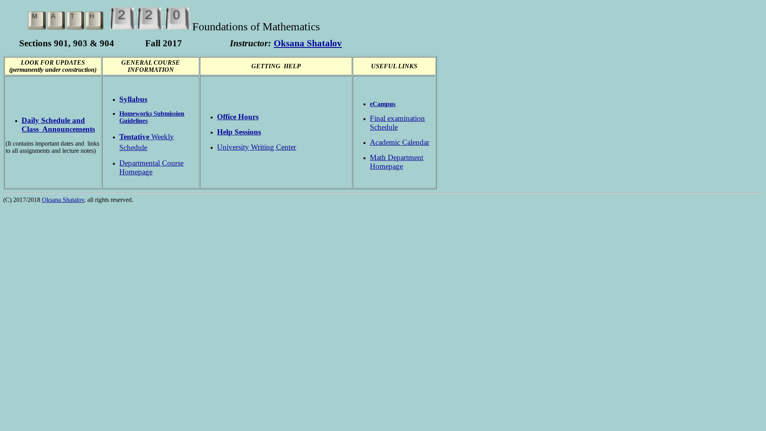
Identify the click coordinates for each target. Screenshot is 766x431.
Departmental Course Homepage (151, 167)
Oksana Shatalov (308, 43)
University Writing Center (256, 147)
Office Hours (238, 117)
